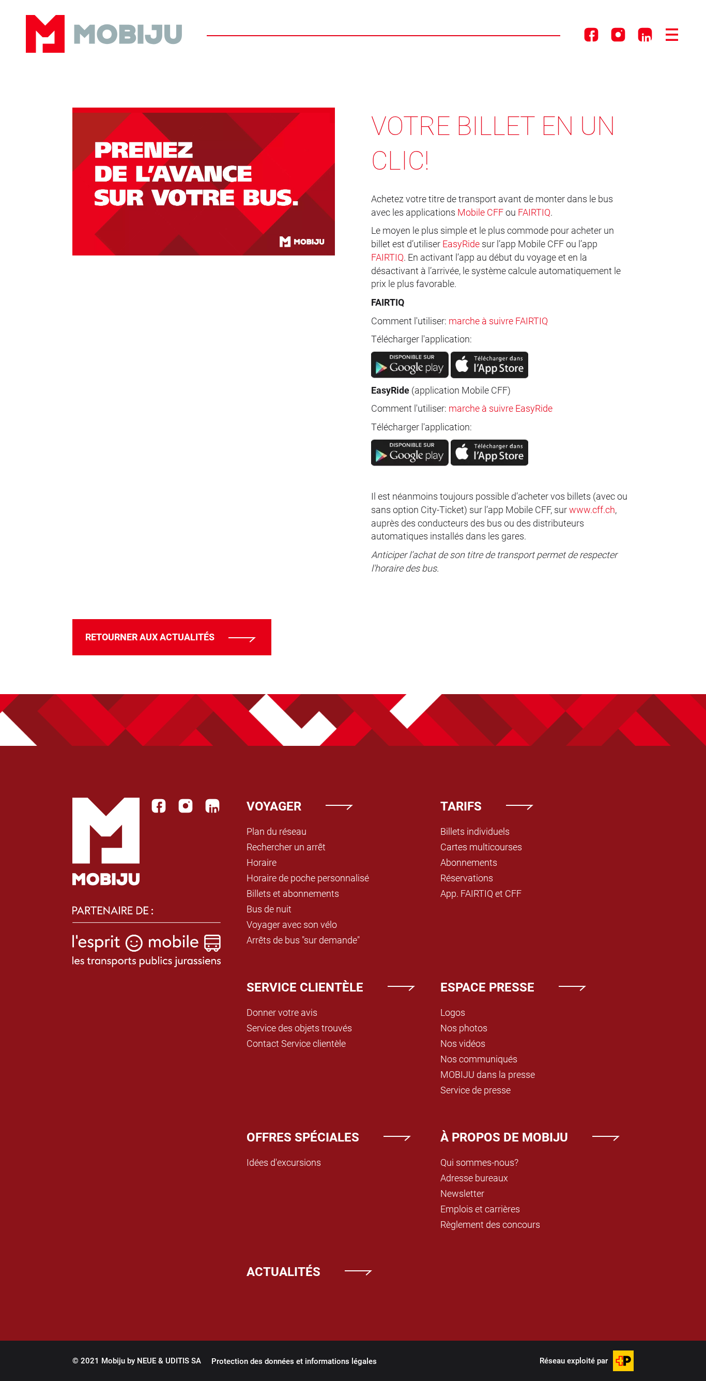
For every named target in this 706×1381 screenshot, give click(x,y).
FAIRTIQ (534, 212)
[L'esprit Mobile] (146, 942)
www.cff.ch (592, 509)
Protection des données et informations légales (294, 1360)
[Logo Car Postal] (623, 1360)
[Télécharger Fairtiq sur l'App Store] (489, 363)
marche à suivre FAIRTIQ (498, 320)
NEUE (146, 1360)
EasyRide (461, 243)
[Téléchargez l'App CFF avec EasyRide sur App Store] (489, 451)
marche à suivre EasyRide (500, 408)
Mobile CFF (480, 212)
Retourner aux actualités (149, 637)
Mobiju (104, 34)
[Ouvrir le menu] (672, 34)
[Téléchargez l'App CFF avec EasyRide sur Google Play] (410, 451)
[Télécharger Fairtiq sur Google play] (410, 363)
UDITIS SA (183, 1360)
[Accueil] (106, 841)
